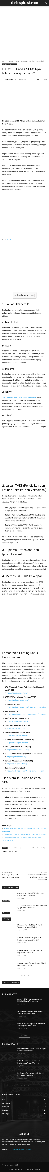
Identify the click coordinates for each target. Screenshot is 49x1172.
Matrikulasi (40, 848)
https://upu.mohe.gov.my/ (17, 693)
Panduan (10, 61)
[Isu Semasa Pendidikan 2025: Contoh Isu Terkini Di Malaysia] (9, 1077)
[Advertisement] (24, 32)
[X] (17, 85)
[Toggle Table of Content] (31, 295)
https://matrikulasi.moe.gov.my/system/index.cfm (26, 714)
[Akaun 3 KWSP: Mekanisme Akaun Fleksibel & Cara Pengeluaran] (9, 1002)
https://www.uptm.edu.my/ (17, 743)
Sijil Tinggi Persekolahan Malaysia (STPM (19, 397)
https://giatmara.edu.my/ (17, 757)
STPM (11, 851)
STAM (5, 851)
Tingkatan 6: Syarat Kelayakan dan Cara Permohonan (25, 834)
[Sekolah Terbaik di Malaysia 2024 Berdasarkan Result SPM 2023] (9, 1064)
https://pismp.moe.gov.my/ (17, 721)
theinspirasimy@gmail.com (21, 1149)
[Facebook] (11, 85)
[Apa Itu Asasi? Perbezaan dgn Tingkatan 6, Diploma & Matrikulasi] (9, 909)
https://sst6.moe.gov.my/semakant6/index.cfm (25, 771)
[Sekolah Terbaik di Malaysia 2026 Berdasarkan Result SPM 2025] (9, 941)
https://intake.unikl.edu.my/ (18, 750)
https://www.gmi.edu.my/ (17, 764)
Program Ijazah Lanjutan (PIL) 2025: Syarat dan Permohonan (37, 877)
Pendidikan (13, 64)
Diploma (17, 848)
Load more (23, 975)
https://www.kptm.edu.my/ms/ (19, 735)
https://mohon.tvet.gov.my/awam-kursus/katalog (26, 707)
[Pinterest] (22, 85)
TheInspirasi (11, 79)
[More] (32, 85)
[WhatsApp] (27, 85)
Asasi (10, 848)
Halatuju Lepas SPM (28, 848)
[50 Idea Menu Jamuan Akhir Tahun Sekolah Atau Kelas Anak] (9, 1015)
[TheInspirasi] (3, 79)
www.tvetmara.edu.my (16, 728)
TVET (16, 851)
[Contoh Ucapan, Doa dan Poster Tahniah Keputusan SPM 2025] (9, 967)
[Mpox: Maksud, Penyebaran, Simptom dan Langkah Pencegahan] (9, 1027)
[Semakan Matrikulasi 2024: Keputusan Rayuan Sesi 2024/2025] (9, 897)
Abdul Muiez (10, 240)
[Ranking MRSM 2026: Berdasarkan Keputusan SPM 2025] (9, 954)
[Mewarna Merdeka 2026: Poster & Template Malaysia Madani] (9, 928)
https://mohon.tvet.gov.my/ (17, 700)
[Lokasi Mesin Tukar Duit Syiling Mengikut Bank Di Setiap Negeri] (9, 1052)
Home (4, 61)
